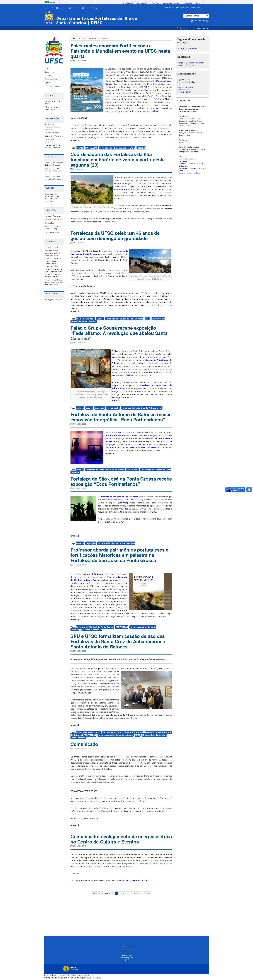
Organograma (51, 79)
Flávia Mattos (165, 99)
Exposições (49, 223)
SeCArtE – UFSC (184, 92)
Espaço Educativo (52, 247)
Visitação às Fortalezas (187, 48)
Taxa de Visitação (52, 132)
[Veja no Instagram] (204, 21)
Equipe (47, 82)
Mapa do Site (195, 8)
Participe (155, 3)
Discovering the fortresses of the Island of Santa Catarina (52, 197)
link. (156, 111)
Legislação (188, 3)
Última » (147, 893)
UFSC (147, 318)
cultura (80, 408)
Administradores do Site (199, 28)
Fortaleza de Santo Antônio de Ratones (105, 469)
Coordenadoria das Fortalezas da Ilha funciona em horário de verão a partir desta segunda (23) (117, 159)
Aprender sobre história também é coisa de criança (52, 253)
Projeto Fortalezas (52, 232)
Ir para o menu (64, 8)
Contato (48, 75)
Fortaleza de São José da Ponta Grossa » (54, 163)
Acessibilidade (168, 8)
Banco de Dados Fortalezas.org (52, 227)
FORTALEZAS (91, 147)
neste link (85, 613)
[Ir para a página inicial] (73, 38)
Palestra (141, 147)
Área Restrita (182, 28)
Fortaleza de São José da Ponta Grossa (124, 318)
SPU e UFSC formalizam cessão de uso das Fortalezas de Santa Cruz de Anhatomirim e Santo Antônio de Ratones (117, 641)
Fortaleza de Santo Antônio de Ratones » (54, 177)
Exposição (99, 408)
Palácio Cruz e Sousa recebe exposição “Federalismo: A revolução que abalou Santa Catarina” (118, 333)
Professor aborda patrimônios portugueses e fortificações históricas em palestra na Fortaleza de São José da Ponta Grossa (119, 555)
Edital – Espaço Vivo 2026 (53, 102)
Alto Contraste (181, 8)
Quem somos (50, 72)
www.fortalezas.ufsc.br (188, 159)
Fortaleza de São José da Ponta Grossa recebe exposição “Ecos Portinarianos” (121, 481)
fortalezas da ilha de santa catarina (117, 147)
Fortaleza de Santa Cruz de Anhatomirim (142, 408)
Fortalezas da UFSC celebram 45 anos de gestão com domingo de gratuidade (115, 236)
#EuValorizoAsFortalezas (54, 219)
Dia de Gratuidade (85, 318)
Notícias (82, 38)
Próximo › (137, 893)
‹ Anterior (107, 893)
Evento (79, 147)
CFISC (128, 375)
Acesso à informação (171, 3)
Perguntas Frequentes (54, 86)
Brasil (52, 2)
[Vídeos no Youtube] (200, 21)
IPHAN (180, 84)
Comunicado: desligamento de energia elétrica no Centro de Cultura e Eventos (121, 839)
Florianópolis (113, 408)
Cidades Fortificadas (186, 82)
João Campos (98, 574)
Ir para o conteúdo (50, 8)
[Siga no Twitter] (196, 21)
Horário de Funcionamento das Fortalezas (53, 126)
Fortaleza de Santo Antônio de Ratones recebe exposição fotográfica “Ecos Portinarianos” (121, 417)
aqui (186, 149)
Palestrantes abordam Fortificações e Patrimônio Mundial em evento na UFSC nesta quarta (120, 50)
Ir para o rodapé (91, 8)
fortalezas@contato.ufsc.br (135, 880)
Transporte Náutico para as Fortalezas (52, 146)
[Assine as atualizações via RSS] (207, 21)
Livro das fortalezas (53, 216)
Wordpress (89, 975)
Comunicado (84, 744)
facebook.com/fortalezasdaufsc (192, 163)
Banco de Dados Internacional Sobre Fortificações (190, 64)
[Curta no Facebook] (192, 21)
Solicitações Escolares (54, 136)
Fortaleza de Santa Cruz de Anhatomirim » (54, 170)
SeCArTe (123, 502)
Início (47, 68)
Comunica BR (142, 3)
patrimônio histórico (91, 629)
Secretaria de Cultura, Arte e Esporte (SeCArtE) (130, 447)
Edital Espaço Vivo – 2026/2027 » (53, 108)
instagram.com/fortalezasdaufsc (192, 168)
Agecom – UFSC (184, 79)
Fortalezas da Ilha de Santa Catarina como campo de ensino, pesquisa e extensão (53, 273)
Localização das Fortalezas (51, 140)
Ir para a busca (77, 8)
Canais (198, 3)
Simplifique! (128, 3)
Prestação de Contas (53, 299)
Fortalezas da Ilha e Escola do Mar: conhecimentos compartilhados (53, 262)
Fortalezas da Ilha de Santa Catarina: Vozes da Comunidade (54, 282)
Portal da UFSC (183, 89)
